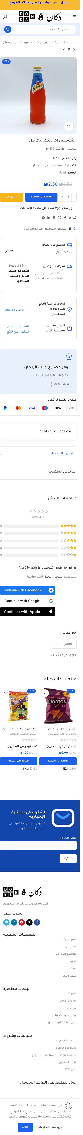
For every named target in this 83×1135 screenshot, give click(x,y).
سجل (65, 2)
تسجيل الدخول (53, 577)
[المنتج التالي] (63, 50)
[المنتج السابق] (74, 50)
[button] (58, 761)
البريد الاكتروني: (67, 838)
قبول (25, 1127)
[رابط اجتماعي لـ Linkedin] (48, 218)
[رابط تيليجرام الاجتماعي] (43, 218)
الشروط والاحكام (66, 1048)
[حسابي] (5, 16)
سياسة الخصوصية (65, 1040)
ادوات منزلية (69, 968)
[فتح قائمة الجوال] (74, 16)
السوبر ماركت (44, 42)
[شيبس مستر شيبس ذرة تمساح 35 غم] (18, 706)
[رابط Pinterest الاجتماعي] (54, 218)
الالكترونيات (69, 976)
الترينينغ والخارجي (66, 954)
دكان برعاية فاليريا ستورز (62, 1022)
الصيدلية (71, 961)
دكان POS (71, 1069)
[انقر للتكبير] (68, 126)
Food (62, 173)
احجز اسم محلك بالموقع (28, 2)
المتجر (61, 42)
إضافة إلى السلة (41, 197)
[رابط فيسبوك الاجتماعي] (64, 218)
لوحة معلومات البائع (64, 1015)
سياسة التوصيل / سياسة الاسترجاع (54, 1055)
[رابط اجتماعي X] (59, 218)
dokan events (68, 1001)
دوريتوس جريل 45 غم (62, 728)
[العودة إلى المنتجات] (69, 50)
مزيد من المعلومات (49, 1127)
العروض (71, 993)
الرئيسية (75, 42)
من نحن (72, 1008)
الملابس (71, 946)
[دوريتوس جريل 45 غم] (58, 706)
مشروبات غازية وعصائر (17, 42)
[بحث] (7, 29)
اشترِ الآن (11, 197)
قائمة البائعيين (68, 1062)
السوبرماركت (69, 939)
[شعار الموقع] (40, 16)
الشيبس (53, 734)
